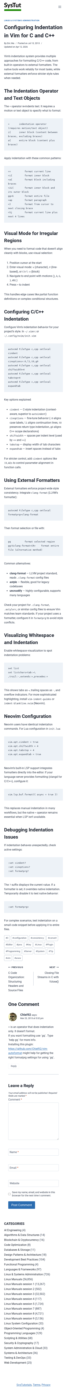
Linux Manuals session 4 (19, 1299)
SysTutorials (24, 1384)
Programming (13, 951)
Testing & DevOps (15, 1357)
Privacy (46, 1384)
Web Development (15, 1362)
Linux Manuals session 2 (19, 1289)
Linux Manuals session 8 (19, 1313)
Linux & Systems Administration (22, 20)
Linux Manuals (13, 1279)
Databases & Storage (17, 1249)
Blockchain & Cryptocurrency (21, 1240)
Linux (38, 944)
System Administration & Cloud (23, 1348)
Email (14, 1167)
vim (8, 958)
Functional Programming (19, 1264)
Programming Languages (19, 1333)
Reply (14, 1066)
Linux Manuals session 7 (19, 1308)
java (19, 944)
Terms (36, 1384)
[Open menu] (60, 6)
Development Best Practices (21, 1259)
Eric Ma (10, 43)
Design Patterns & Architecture (22, 1254)
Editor (9, 944)
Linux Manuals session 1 (19, 1284)
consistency (37, 938)
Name (14, 1152)
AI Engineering (12, 1230)
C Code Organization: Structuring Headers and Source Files (16, 979)
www (17, 958)
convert (52, 938)
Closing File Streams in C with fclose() (48, 974)
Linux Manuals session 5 (19, 1303)
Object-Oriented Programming (22, 1328)
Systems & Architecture (18, 1353)
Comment (15, 1099)
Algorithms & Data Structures (21, 1235)
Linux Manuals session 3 (19, 1294)
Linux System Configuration (21, 1323)
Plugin (49, 944)
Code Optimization (15, 1244)
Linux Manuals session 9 (19, 1318)
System (40, 951)
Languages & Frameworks (20, 1269)
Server (28, 951)
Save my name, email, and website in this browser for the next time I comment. (33, 1194)
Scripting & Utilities (15, 1338)
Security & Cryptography (18, 1343)
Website (14, 1183)
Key (28, 944)
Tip (51, 951)
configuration (19, 938)
